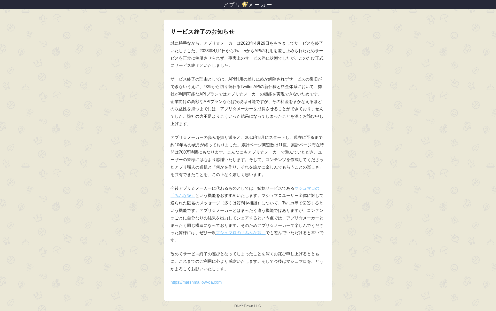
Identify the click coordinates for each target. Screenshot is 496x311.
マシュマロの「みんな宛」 (241, 232)
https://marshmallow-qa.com (196, 282)
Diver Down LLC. (248, 306)
